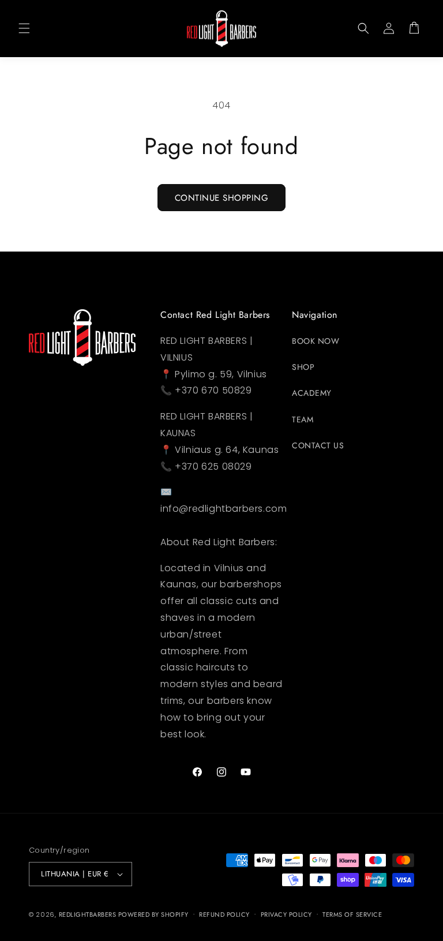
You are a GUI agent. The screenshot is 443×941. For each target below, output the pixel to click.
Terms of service (352, 914)
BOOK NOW (315, 341)
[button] (24, 28)
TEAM (302, 419)
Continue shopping (222, 198)
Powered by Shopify (153, 914)
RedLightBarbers (88, 914)
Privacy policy (286, 914)
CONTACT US (318, 445)
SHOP (303, 367)
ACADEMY (312, 393)
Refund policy (224, 914)
